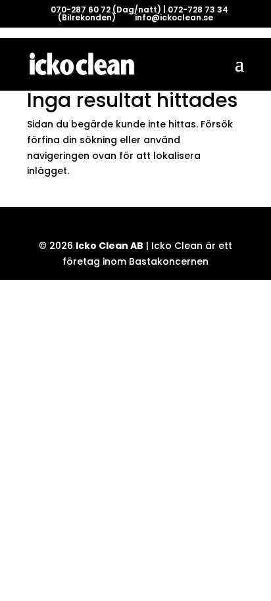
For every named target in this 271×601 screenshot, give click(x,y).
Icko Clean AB (109, 245)
